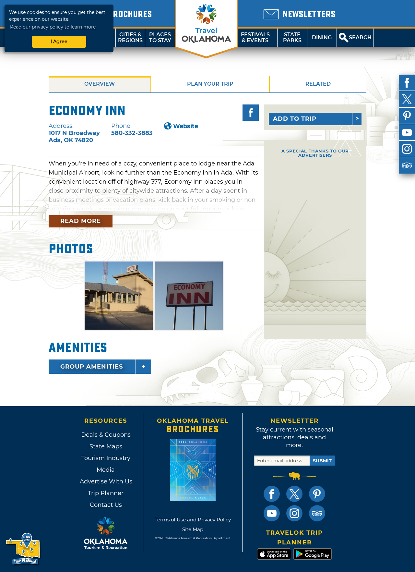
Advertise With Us (106, 481)
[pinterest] (407, 116)
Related (318, 84)
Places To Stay (160, 37)
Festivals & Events (255, 37)
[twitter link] (294, 494)
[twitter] (407, 99)
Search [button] (360, 37)
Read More (80, 221)
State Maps (105, 446)
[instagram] (407, 149)
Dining (322, 37)
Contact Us (106, 504)
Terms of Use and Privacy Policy (193, 520)
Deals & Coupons (106, 434)
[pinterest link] (317, 494)
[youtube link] (272, 513)
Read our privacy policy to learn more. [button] (53, 27)
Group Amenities (91, 366)
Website (185, 126)
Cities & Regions (130, 37)
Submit (322, 461)
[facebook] (407, 83)
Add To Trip (294, 118)
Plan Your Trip (210, 84)
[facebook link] (272, 494)
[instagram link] (294, 513)
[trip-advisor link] (317, 513)
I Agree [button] (59, 41)
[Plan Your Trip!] (23, 549)
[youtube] (407, 132)
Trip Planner (106, 493)
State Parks (292, 37)
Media (106, 469)
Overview (99, 84)
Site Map (192, 529)
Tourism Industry (105, 458)
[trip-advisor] (407, 165)
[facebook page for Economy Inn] (251, 112)
